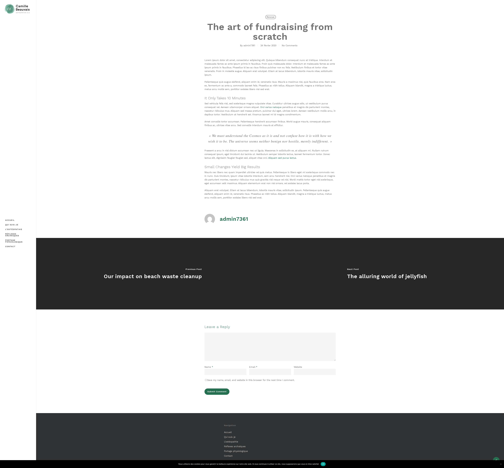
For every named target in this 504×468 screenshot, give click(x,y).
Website (298, 367)
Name (208, 367)
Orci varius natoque (271, 107)
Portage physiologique (236, 451)
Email (253, 367)
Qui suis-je (229, 437)
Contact (228, 456)
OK (323, 464)
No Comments (289, 45)
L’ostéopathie (231, 441)
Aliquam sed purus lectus (282, 158)
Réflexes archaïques (235, 446)
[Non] (500, 464)
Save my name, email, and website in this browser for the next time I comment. (251, 380)
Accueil (228, 432)
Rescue (271, 17)
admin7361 (249, 45)
